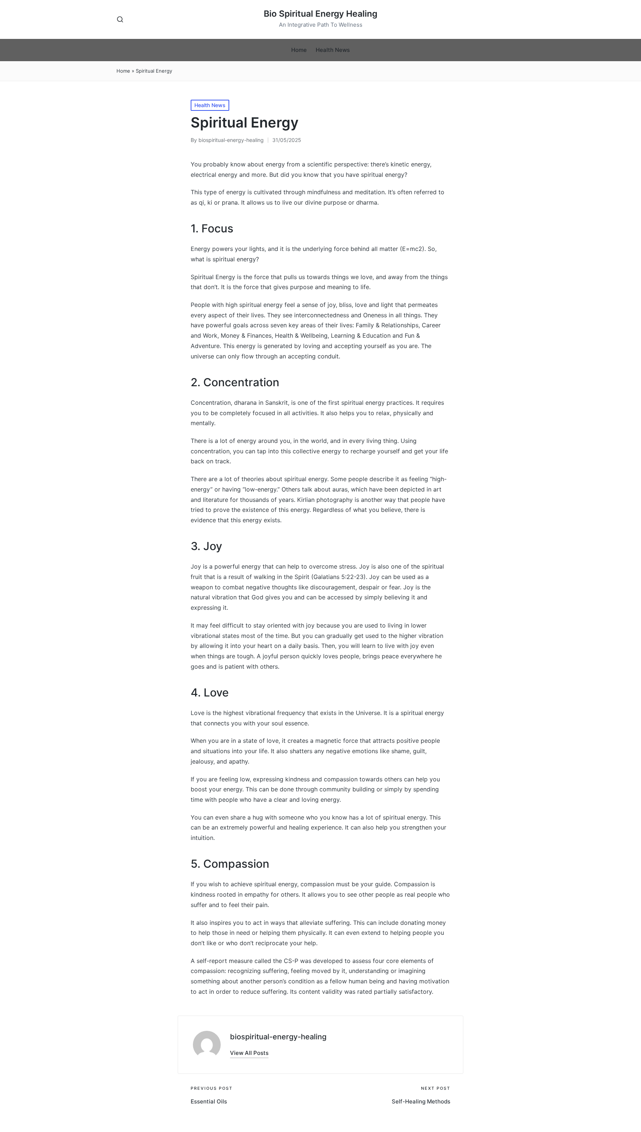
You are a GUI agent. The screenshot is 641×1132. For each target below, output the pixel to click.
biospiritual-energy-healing (278, 1036)
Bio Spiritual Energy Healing (320, 14)
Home (123, 71)
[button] (249, 1053)
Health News (210, 105)
